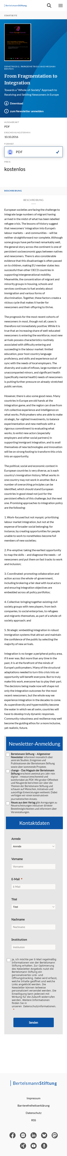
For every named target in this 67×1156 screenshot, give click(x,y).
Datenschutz (33, 1112)
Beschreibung (13, 191)
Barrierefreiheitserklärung (33, 1105)
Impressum (33, 1098)
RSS (33, 1120)
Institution (19, 940)
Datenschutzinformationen (39, 1006)
